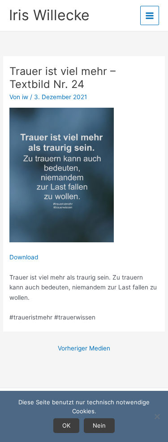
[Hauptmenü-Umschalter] (149, 15)
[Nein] (156, 416)
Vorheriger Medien (84, 348)
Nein (99, 425)
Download (23, 257)
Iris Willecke (49, 15)
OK (66, 425)
